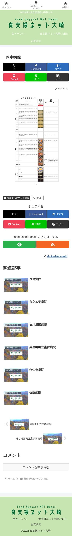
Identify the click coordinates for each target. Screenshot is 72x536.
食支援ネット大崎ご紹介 (52, 518)
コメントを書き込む (36, 467)
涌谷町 (39, 198)
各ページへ (19, 518)
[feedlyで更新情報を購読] (19, 244)
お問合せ (36, 524)
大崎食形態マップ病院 (18, 198)
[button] (58, 77)
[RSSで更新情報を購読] (52, 244)
